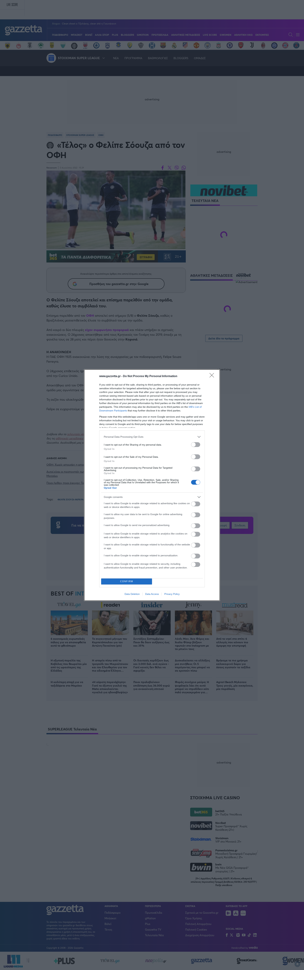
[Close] (213, 376)
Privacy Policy (172, 594)
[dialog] (152, 485)
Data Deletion (132, 594)
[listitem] (152, 437)
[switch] (195, 444)
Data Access (152, 594)
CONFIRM (126, 581)
